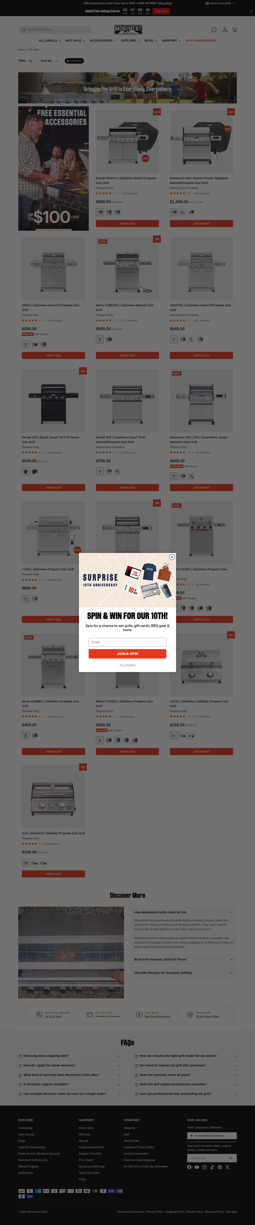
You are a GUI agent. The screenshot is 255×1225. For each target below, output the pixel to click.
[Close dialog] (172, 557)
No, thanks (127, 665)
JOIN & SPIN (127, 654)
